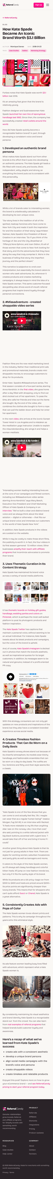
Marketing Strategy (38, 50)
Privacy (5, 1172)
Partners (32, 1154)
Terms (11, 1172)
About (31, 1146)
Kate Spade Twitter (16, 629)
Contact (32, 1150)
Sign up (38, 5)
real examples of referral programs (24, 1024)
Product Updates (36, 1133)
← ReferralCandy (10, 18)
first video (28, 389)
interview (7, 510)
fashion (25, 50)
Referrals (33, 1113)
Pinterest (7, 617)
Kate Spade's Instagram (28, 648)
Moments (33, 1121)
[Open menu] (47, 5)
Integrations (34, 1125)
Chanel (31, 893)
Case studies (8, 1150)
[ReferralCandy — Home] (11, 5)
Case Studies (14, 50)
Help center (7, 1154)
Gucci (22, 893)
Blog (4, 1146)
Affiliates (32, 1117)
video (16, 419)
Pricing (32, 1129)
